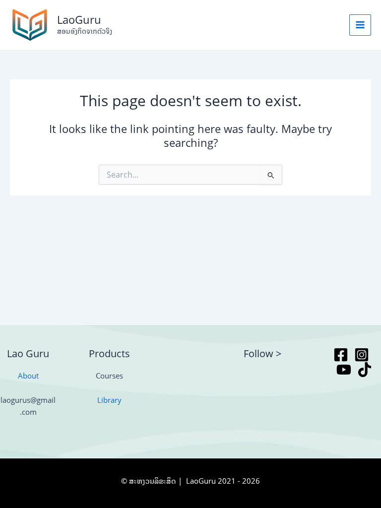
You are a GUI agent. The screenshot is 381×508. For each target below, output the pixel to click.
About (28, 376)
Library (109, 400)
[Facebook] (340, 354)
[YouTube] (343, 369)
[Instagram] (361, 354)
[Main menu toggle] (360, 25)
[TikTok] (364, 369)
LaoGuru (79, 19)
